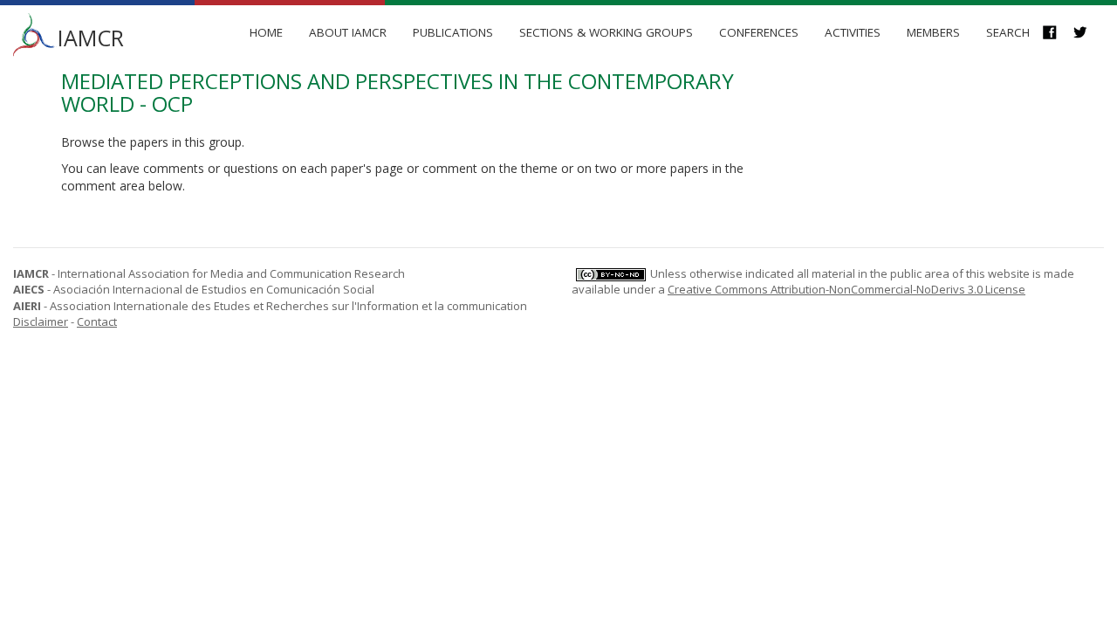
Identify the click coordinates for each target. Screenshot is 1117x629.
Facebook (1058, 33)
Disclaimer (40, 321)
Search (1008, 32)
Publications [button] (453, 32)
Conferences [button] (758, 32)
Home (266, 32)
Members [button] (933, 32)
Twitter (1088, 33)
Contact (97, 321)
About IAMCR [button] (348, 32)
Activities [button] (853, 32)
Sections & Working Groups (606, 32)
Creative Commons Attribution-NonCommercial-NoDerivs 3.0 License (846, 289)
